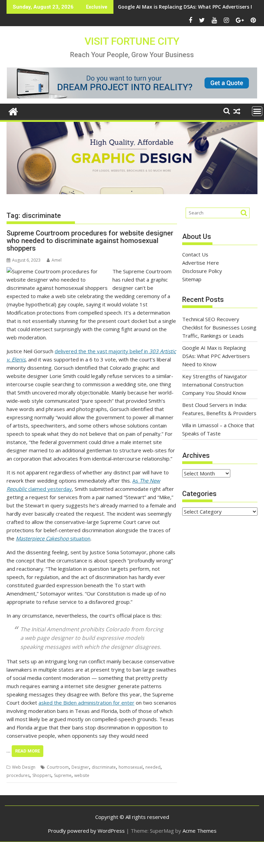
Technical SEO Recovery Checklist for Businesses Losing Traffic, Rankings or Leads (219, 327)
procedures (18, 775)
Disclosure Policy (202, 270)
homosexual (131, 767)
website (81, 775)
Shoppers (41, 775)
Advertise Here (200, 262)
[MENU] (257, 111)
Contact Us (195, 254)
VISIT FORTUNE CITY (132, 41)
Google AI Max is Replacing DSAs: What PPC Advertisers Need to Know (216, 356)
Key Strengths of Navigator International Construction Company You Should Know (214, 384)
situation (53, 538)
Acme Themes (200, 830)
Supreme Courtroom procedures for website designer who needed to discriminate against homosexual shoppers (90, 240)
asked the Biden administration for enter (86, 702)
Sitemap (191, 279)
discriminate (104, 767)
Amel (57, 260)
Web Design (23, 767)
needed (153, 767)
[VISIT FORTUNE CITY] (13, 110)
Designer (80, 767)
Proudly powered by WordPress (86, 830)
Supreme (63, 775)
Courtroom (58, 767)
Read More (27, 751)
